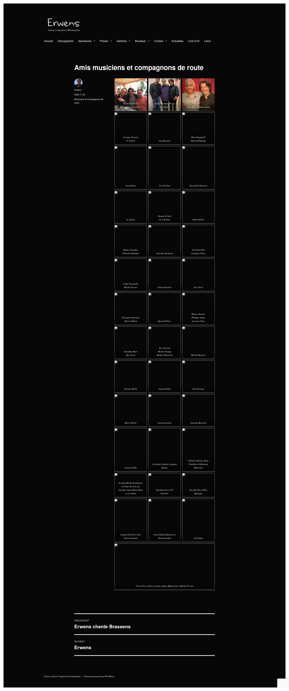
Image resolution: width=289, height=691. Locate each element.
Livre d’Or (194, 41)
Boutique (140, 41)
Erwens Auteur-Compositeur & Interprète (62, 676)
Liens (207, 41)
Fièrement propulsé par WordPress (99, 676)
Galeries (122, 41)
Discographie (66, 41)
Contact (158, 41)
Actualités (177, 41)
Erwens (77, 89)
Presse (104, 41)
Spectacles (84, 41)
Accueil (48, 41)
